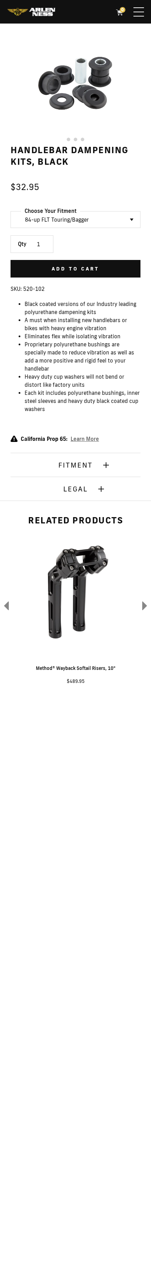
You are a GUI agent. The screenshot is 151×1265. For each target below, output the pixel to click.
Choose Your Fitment (51, 211)
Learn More (85, 439)
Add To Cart (75, 269)
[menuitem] (31, 13)
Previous (5, 605)
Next (145, 605)
